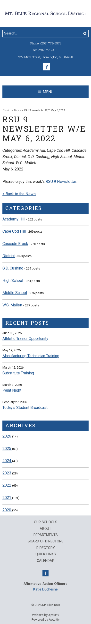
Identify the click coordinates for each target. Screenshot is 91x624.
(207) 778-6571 (50, 43)
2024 (7, 460)
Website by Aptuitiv (45, 615)
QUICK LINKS (45, 554)
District (6, 110)
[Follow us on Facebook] (46, 66)
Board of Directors (46, 541)
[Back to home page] (45, 13)
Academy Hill (13, 219)
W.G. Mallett (12, 305)
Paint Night (11, 390)
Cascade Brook (15, 243)
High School (12, 280)
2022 (7, 485)
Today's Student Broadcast (25, 407)
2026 (7, 436)
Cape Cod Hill (14, 231)
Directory (45, 548)
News (17, 110)
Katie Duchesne (45, 589)
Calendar (45, 561)
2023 (7, 473)
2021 (7, 497)
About (45, 529)
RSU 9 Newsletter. (61, 181)
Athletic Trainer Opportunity (25, 338)
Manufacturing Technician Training (30, 356)
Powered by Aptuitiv (45, 619)
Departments (45, 535)
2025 (7, 448)
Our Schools (45, 522)
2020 (7, 510)
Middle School (14, 292)
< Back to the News (19, 194)
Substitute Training (18, 373)
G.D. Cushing (12, 268)
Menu (48, 92)
